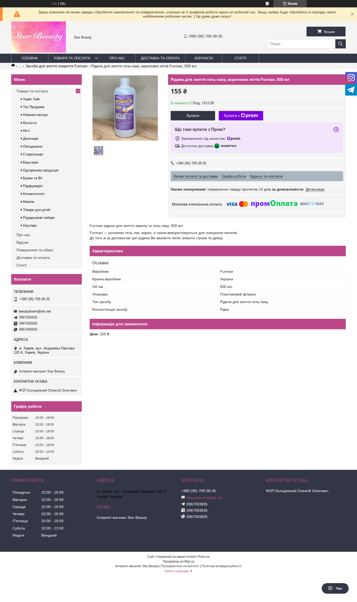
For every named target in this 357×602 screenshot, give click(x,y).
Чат (339, 588)
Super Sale (31, 99)
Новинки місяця (35, 115)
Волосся (30, 123)
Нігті (26, 131)
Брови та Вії (32, 178)
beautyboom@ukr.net (35, 311)
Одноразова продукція (41, 170)
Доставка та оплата (160, 58)
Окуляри (30, 225)
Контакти (204, 58)
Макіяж (28, 202)
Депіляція (30, 139)
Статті (240, 58)
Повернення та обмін (34, 250)
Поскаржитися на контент (180, 566)
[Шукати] (340, 43)
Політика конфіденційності (222, 566)
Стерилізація (33, 154)
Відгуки (22, 242)
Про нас (117, 58)
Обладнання (32, 146)
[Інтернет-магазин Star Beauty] (38, 51)
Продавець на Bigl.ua (178, 561)
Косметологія (33, 194)
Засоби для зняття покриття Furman (57, 66)
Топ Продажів (33, 107)
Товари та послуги (72, 58)
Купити (193, 115)
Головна (30, 58)
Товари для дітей (36, 210)
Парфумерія (32, 186)
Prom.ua (204, 557)
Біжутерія (30, 162)
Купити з (232, 115)
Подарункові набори (39, 218)
